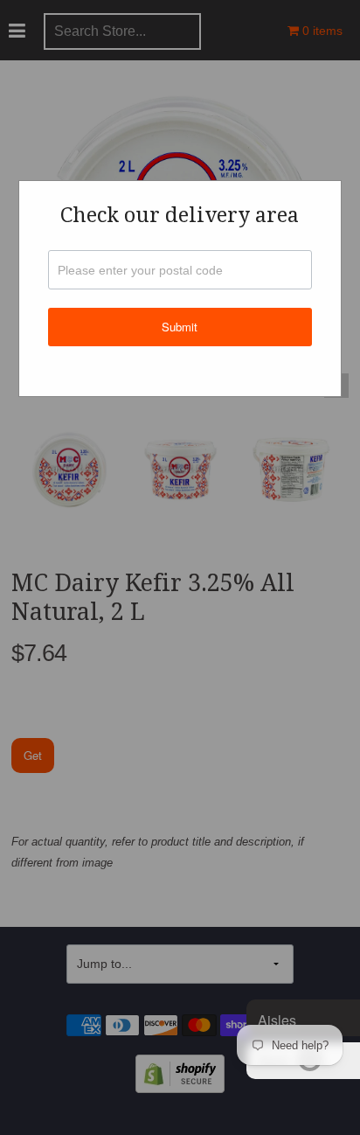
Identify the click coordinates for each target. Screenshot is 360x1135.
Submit (179, 326)
